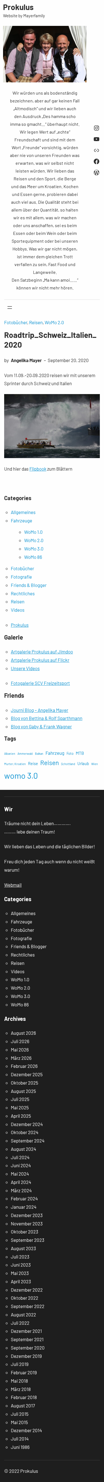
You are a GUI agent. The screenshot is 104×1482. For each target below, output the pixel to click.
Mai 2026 (20, 1049)
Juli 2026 (20, 1041)
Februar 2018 (24, 1397)
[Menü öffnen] (9, 307)
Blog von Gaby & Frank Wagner (41, 726)
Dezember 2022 (27, 1289)
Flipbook (37, 468)
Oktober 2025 (24, 1082)
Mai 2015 (19, 1422)
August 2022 (23, 1314)
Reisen (36, 322)
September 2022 (27, 1306)
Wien (94, 764)
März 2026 (21, 1058)
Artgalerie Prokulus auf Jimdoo (42, 651)
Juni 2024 (21, 1165)
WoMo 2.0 (54, 322)
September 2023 (27, 1240)
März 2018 (21, 1389)
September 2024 (27, 1140)
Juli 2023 (20, 1256)
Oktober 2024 (24, 1132)
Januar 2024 (23, 1207)
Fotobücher (15, 322)
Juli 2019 (20, 1364)
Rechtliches (23, 593)
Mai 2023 (20, 1273)
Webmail (13, 885)
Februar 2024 (24, 1198)
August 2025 (23, 1091)
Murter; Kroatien (15, 764)
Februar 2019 (24, 1372)
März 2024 (21, 1190)
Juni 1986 (20, 1447)
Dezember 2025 (27, 1074)
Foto (70, 753)
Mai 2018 (19, 1380)
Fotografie (21, 576)
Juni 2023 (21, 1264)
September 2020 (28, 1347)
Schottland (68, 764)
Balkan (39, 753)
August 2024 (23, 1149)
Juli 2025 (20, 1099)
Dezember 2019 (26, 1356)
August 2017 (23, 1405)
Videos (17, 610)
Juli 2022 (20, 1323)
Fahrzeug (54, 753)
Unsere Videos (25, 668)
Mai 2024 (20, 1173)
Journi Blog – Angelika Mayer (39, 710)
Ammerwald (25, 753)
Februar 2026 (24, 1066)
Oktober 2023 (24, 1231)
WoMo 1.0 (33, 532)
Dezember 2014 (26, 1430)
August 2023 (23, 1248)
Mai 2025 (20, 1107)
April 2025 (21, 1116)
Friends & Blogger (29, 585)
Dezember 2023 (27, 1215)
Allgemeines (23, 512)
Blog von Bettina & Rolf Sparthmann (46, 718)
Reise (33, 763)
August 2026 (23, 1033)
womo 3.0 (21, 775)
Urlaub (83, 763)
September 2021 (27, 1339)
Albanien (9, 753)
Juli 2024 (20, 1157)
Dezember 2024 (27, 1124)
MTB (80, 753)
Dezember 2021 (26, 1331)
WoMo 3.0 (34, 548)
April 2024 (21, 1182)
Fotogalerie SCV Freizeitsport (40, 683)
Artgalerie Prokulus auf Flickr (40, 660)
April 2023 (21, 1281)
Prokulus (18, 7)
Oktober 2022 (24, 1298)
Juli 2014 (20, 1438)
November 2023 (27, 1223)
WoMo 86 (33, 557)
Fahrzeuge (21, 520)
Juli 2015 (20, 1414)
